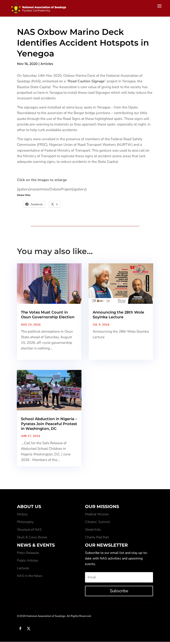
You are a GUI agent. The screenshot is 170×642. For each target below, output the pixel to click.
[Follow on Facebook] (20, 628)
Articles (46, 64)
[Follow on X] (28, 628)
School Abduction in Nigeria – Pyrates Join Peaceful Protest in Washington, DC (49, 424)
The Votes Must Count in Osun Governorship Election (47, 314)
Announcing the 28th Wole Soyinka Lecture (118, 314)
